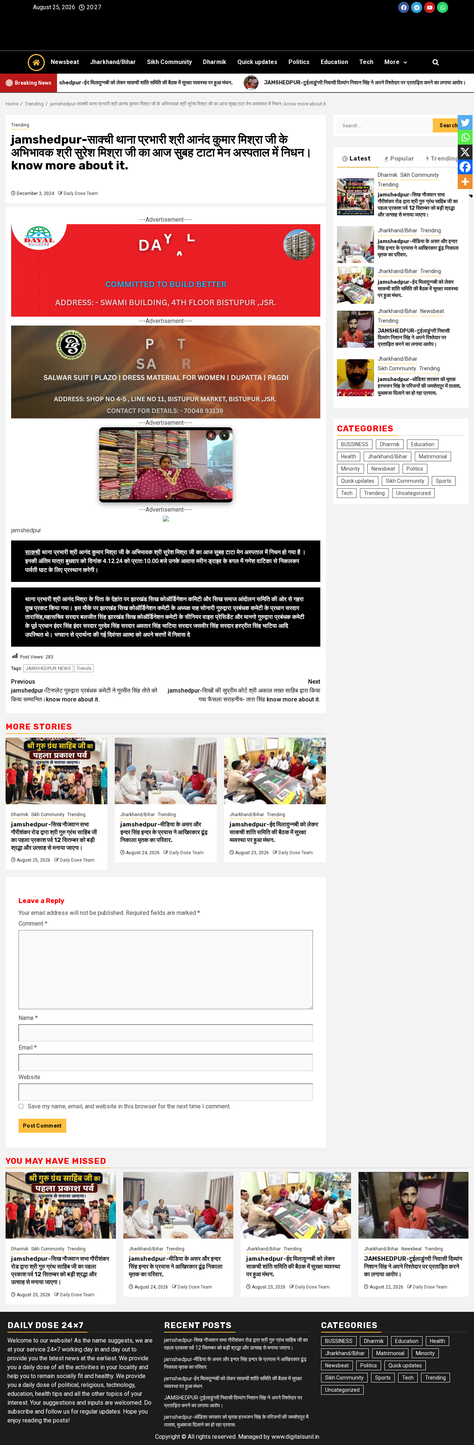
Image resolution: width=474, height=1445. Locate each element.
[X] (465, 152)
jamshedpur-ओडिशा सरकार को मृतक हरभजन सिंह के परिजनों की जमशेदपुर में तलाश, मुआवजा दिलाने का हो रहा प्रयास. (419, 386)
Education (334, 61)
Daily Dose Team (81, 193)
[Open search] (436, 62)
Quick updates (257, 61)
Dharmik (214, 61)
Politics (299, 61)
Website (29, 1077)
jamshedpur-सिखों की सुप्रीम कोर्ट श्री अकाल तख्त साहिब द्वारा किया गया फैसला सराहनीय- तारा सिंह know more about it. (244, 690)
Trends (84, 668)
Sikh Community (169, 61)
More (392, 61)
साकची (32, 552)
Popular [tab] (402, 158)
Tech (366, 61)
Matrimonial (433, 456)
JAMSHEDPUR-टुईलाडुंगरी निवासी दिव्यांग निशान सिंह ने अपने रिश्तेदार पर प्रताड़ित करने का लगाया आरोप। (414, 337)
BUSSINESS (354, 444)
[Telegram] (416, 7)
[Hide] (471, 196)
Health (348, 456)
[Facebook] (403, 7)
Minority (350, 469)
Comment (33, 923)
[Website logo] (237, 32)
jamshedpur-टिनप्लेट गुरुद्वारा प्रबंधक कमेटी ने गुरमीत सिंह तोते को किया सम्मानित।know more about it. (84, 690)
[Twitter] (465, 122)
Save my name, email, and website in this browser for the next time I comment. (129, 1106)
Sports (443, 481)
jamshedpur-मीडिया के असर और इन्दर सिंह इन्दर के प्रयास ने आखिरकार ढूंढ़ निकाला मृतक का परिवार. (164, 832)
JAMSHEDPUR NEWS (48, 668)
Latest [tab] (360, 158)
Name (28, 1017)
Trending (20, 125)
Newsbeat (65, 61)
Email (28, 1047)
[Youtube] (429, 7)
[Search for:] (385, 125)
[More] (465, 181)
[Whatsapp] (442, 7)
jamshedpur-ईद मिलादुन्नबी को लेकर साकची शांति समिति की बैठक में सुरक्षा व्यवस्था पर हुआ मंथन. (274, 832)
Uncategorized (413, 493)
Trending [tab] (445, 158)
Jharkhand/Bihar (113, 61)
